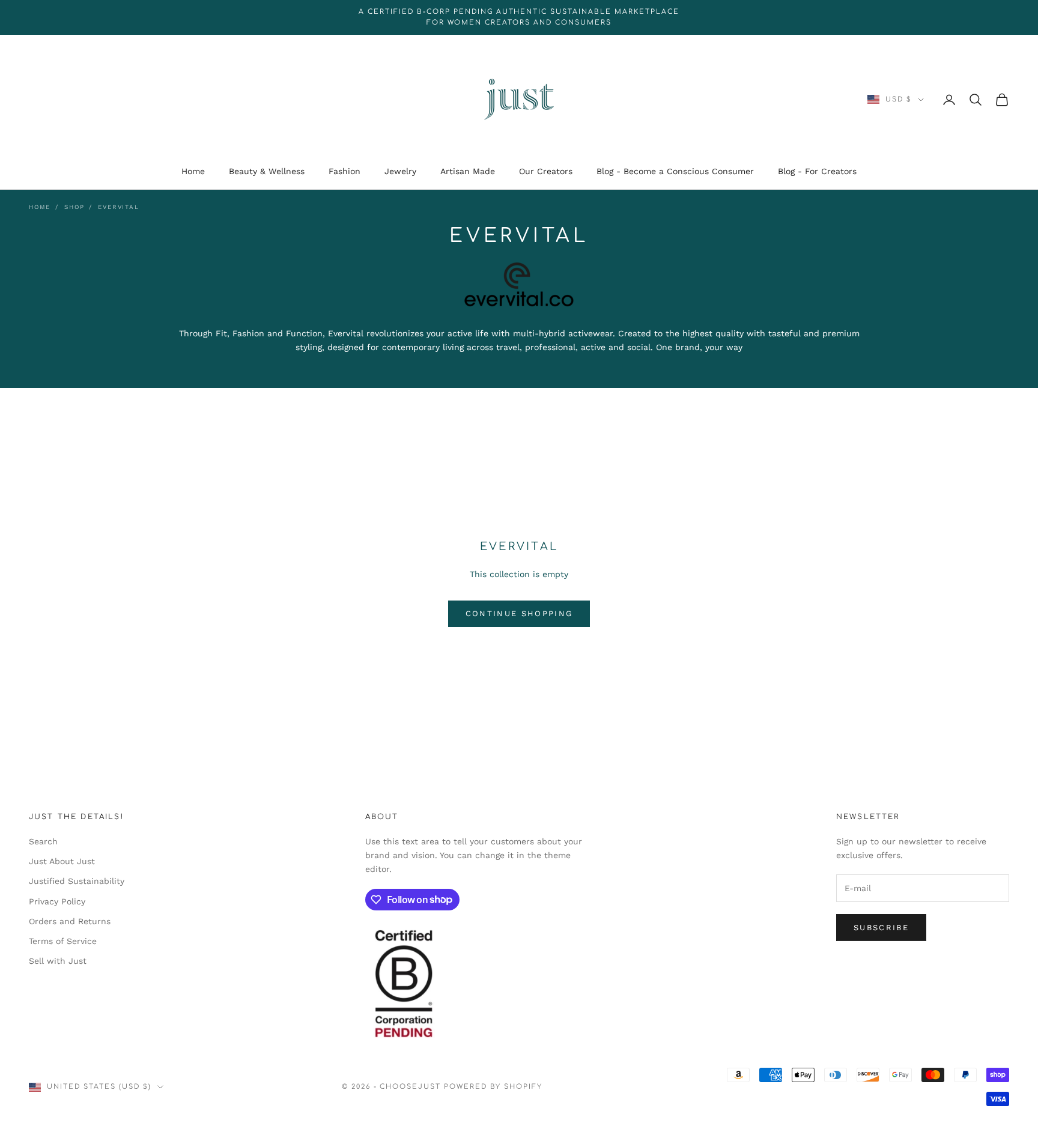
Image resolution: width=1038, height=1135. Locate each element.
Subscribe (881, 927)
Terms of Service (63, 941)
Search (43, 841)
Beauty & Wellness (267, 171)
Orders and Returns (70, 921)
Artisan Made (467, 171)
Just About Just (62, 861)
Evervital (118, 207)
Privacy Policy (57, 901)
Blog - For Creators (817, 171)
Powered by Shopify (493, 1087)
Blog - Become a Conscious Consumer (675, 171)
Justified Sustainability (76, 881)
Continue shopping (519, 613)
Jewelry (400, 171)
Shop (74, 207)
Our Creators (545, 171)
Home (193, 171)
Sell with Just (57, 961)
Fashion (344, 171)
